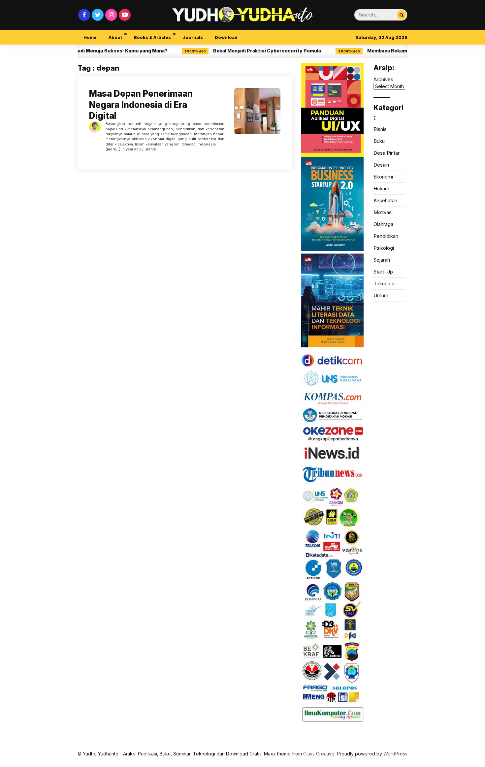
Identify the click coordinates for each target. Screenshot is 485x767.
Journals (193, 37)
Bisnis (150, 149)
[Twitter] (98, 15)
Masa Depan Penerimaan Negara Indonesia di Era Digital (141, 104)
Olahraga (383, 224)
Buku (379, 141)
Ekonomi (383, 177)
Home (90, 37)
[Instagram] (111, 15)
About (115, 37)
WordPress (395, 753)
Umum (380, 295)
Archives (383, 79)
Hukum (381, 188)
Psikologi (383, 248)
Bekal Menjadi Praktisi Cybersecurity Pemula (253, 50)
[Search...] (401, 14)
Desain (381, 165)
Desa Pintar (386, 153)
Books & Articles (152, 37)
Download (226, 37)
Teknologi (384, 283)
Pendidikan (385, 236)
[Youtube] (125, 15)
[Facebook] (84, 15)
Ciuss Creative (319, 753)
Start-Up (383, 272)
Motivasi (383, 212)
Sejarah (381, 260)
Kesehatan (385, 200)
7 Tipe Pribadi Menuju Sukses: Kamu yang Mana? (95, 50)
